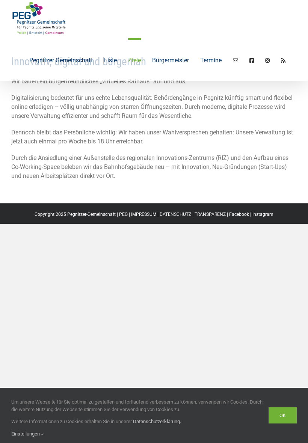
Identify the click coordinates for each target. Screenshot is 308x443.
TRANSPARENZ (210, 214)
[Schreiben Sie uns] (235, 59)
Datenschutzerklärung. (157, 421)
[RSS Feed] (283, 59)
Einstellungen (26, 434)
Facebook (239, 214)
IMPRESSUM (143, 214)
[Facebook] (251, 59)
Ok (282, 415)
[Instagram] (267, 59)
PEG (123, 214)
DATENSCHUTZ (175, 214)
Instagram (262, 214)
